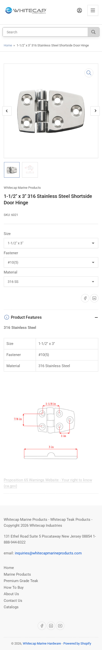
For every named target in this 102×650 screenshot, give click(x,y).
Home (8, 45)
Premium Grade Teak (21, 581)
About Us (11, 594)
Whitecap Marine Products (22, 187)
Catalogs (11, 607)
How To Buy (14, 587)
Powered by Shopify (77, 643)
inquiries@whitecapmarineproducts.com (48, 553)
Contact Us (13, 600)
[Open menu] (92, 10)
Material (10, 272)
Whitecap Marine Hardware (42, 643)
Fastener (11, 253)
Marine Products (17, 574)
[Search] (93, 32)
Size (7, 233)
